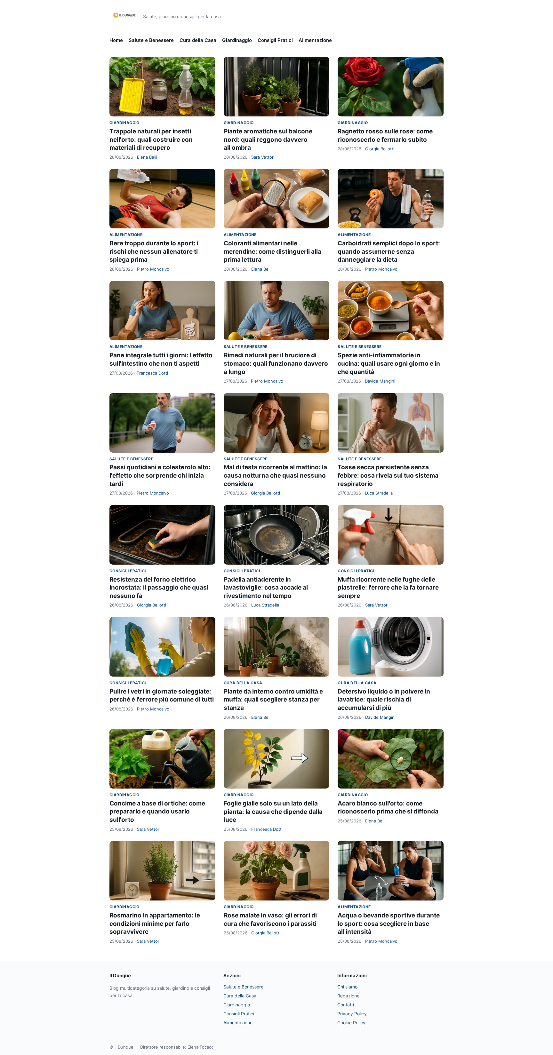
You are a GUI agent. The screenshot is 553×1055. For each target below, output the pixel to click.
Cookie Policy (351, 1022)
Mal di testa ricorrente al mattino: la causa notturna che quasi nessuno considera (275, 475)
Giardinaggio (237, 40)
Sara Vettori (263, 157)
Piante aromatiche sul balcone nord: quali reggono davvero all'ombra (268, 139)
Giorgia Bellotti (379, 148)
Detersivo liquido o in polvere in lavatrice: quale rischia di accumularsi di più (384, 699)
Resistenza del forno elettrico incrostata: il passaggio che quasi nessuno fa (158, 587)
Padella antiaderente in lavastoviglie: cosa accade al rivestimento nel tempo (266, 587)
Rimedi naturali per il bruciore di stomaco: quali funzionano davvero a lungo (276, 363)
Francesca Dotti (152, 373)
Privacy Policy (352, 1013)
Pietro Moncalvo (153, 269)
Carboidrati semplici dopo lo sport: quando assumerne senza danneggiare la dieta (389, 251)
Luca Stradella (379, 493)
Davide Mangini (380, 381)
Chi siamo (347, 986)
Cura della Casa (198, 40)
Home (116, 40)
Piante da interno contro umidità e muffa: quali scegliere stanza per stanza (273, 699)
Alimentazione (315, 40)
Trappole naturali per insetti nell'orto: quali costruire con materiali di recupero (151, 139)
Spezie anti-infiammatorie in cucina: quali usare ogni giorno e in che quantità (389, 363)
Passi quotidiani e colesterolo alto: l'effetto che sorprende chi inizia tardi (160, 475)
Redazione (348, 995)
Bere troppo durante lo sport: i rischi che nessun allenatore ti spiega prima (153, 251)
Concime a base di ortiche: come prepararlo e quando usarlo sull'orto (157, 811)
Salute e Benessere (151, 40)
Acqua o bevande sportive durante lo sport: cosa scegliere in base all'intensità (389, 923)
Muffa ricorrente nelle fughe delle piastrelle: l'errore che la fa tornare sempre (388, 587)
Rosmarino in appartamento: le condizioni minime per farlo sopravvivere (154, 923)
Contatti (345, 1004)
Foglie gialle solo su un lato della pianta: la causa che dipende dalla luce (273, 811)
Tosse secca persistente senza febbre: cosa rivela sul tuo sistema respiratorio (388, 475)
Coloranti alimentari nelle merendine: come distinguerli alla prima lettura (272, 251)
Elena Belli (147, 157)
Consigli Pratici (275, 40)
